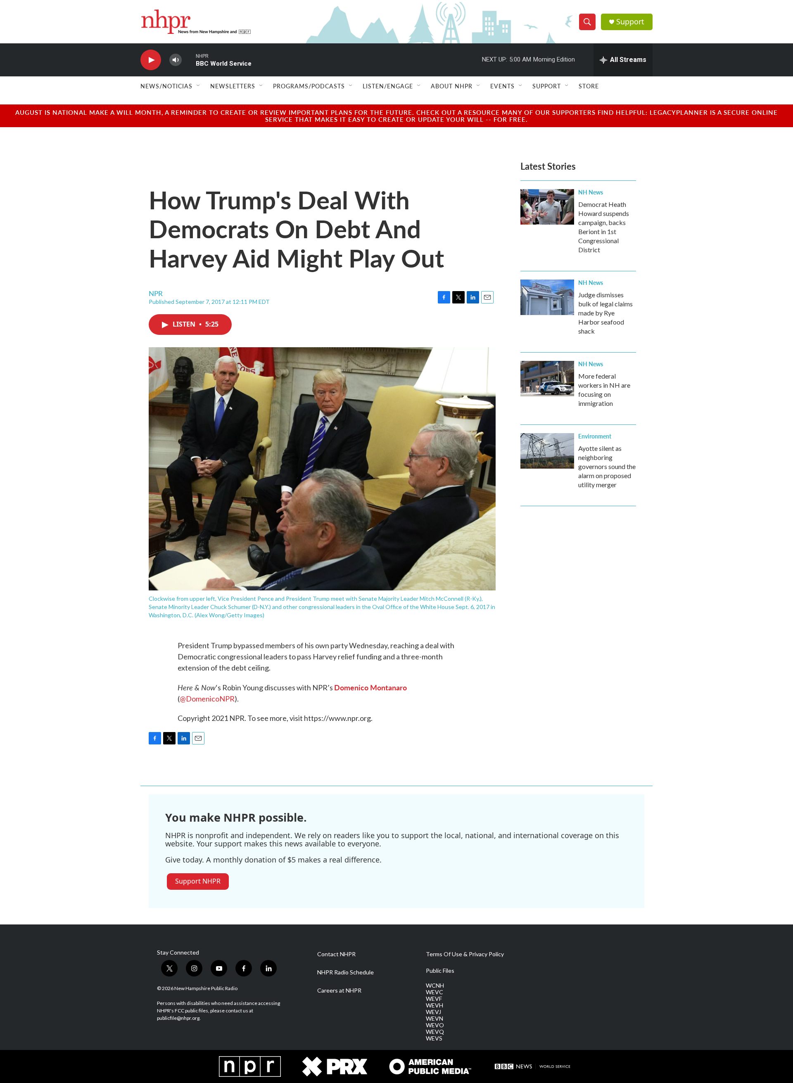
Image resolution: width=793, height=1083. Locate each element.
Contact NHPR (336, 954)
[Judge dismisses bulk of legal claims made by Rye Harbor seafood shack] (547, 297)
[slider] (189, 59)
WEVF (434, 998)
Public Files (440, 970)
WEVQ (435, 1031)
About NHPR (451, 86)
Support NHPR (198, 881)
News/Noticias (166, 86)
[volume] (176, 60)
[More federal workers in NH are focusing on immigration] (547, 378)
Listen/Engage (388, 86)
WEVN (434, 1018)
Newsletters (232, 86)
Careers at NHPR (339, 990)
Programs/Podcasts (309, 86)
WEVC (434, 992)
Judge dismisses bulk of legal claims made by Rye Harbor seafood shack (605, 313)
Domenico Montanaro (370, 687)
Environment (594, 436)
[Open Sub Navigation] (198, 86)
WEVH (434, 1005)
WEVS (434, 1038)
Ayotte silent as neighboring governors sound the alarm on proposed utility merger (607, 466)
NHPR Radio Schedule (345, 972)
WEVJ (433, 1012)
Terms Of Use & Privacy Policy (465, 954)
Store (589, 86)
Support (630, 21)
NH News (590, 192)
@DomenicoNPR (207, 698)
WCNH (435, 985)
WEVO (435, 1025)
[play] (150, 60)
